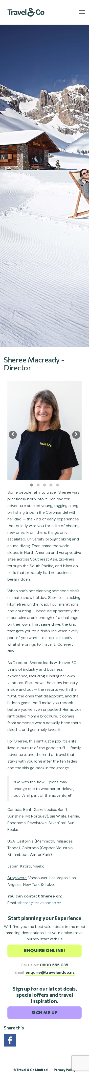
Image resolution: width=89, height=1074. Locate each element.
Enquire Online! (44, 950)
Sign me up (44, 1012)
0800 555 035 (54, 965)
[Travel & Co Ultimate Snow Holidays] (26, 9)
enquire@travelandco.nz (50, 972)
